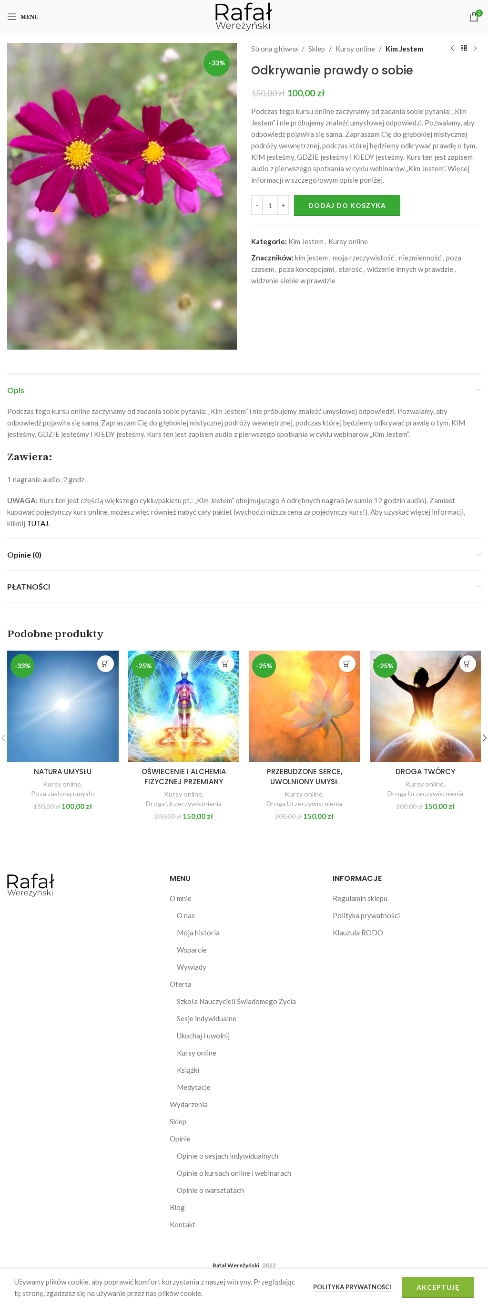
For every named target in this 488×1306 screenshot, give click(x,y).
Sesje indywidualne (206, 1018)
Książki (188, 1070)
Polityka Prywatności (353, 1287)
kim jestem (311, 257)
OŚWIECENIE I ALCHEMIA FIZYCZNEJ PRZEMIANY (184, 777)
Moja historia (198, 932)
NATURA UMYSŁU (63, 772)
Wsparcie (192, 949)
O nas (186, 915)
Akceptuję (438, 1287)
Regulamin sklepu (360, 898)
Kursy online (355, 48)
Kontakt (182, 1224)
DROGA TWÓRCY (425, 772)
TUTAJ (37, 523)
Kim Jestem (404, 48)
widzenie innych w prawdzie (410, 269)
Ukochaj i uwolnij (203, 1035)
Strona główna (274, 48)
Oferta (181, 984)
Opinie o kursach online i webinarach (234, 1173)
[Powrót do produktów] (463, 48)
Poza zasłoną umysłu (63, 793)
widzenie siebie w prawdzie (293, 280)
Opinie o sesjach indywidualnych (227, 1155)
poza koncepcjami (306, 269)
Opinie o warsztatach (210, 1190)
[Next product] (475, 48)
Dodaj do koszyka (347, 205)
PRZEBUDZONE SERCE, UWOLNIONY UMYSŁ (304, 777)
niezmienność (420, 257)
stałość (350, 269)
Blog (177, 1207)
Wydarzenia (189, 1104)
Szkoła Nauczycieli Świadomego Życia (236, 1001)
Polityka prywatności (366, 915)
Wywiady (191, 967)
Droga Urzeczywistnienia (184, 803)
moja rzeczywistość (363, 257)
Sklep (316, 48)
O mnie (181, 898)
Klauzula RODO (358, 932)
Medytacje (194, 1087)
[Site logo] (244, 15)
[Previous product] (452, 48)
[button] (105, 663)
